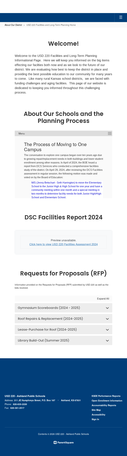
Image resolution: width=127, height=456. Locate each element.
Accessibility (98, 414)
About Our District (13, 24)
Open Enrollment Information (107, 400)
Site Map (96, 409)
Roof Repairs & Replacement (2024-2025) (50, 318)
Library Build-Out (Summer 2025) (43, 340)
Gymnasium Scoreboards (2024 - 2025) (49, 308)
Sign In (95, 419)
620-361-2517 (17, 407)
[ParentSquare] (63, 442)
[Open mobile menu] (121, 17)
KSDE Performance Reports (106, 395)
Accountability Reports (104, 405)
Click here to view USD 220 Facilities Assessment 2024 (63, 244)
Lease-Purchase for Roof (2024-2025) (47, 329)
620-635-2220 (20, 404)
